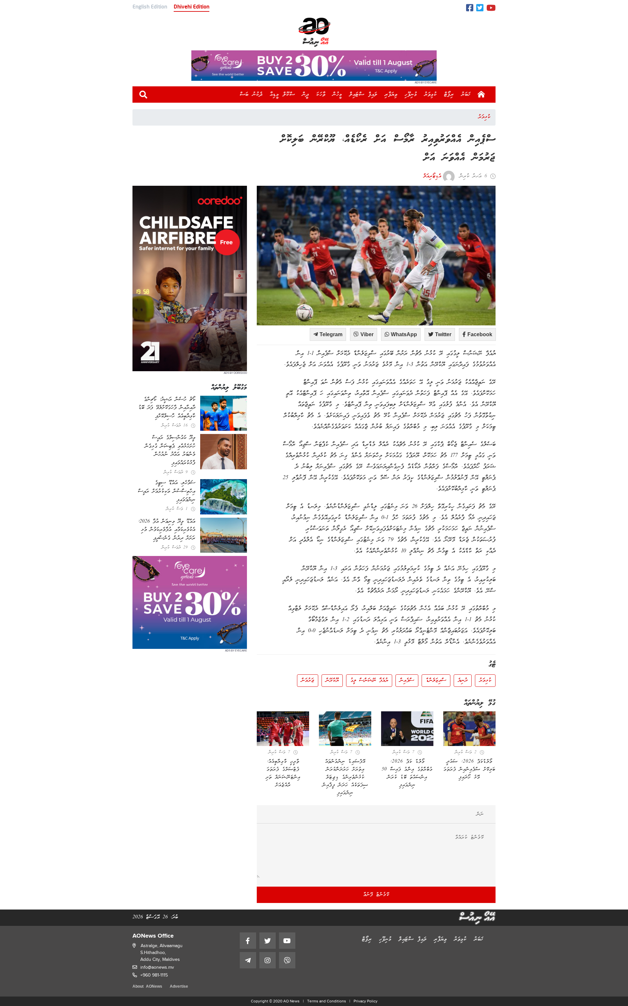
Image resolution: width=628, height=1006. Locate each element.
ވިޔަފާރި (391, 94)
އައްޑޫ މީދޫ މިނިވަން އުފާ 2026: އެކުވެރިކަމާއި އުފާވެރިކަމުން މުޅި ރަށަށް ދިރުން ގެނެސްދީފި (166, 530)
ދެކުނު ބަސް (251, 94)
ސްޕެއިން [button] (407, 681)
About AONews (147, 987)
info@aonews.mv (157, 967)
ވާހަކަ (320, 94)
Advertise (179, 987)
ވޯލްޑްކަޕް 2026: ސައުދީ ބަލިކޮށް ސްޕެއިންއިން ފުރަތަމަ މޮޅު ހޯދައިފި (469, 769)
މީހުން (337, 94)
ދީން (305, 94)
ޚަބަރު (466, 94)
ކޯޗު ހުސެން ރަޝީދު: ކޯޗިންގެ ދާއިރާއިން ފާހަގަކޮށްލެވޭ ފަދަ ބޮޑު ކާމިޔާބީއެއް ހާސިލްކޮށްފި (166, 408)
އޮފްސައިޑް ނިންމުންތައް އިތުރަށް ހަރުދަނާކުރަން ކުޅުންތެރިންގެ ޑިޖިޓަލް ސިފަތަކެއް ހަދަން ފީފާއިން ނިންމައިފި (345, 777)
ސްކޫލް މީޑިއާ (282, 94)
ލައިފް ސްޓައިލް (363, 94)
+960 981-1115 (154, 975)
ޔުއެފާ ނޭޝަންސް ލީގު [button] (369, 681)
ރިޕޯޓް (449, 94)
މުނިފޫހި (411, 94)
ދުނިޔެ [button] (462, 681)
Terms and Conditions (326, 1001)
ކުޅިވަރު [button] (485, 681)
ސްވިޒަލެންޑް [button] (436, 681)
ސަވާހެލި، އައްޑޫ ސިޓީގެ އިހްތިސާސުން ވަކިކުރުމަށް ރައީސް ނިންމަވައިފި (166, 491)
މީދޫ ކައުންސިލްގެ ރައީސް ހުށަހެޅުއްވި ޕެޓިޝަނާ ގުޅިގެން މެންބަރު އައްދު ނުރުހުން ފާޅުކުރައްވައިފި (170, 450)
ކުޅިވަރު (430, 94)
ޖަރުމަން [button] (307, 681)
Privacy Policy (365, 1001)
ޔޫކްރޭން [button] (332, 681)
